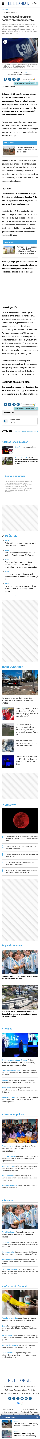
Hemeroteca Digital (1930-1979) (14, 1409)
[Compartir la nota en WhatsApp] (14, 79)
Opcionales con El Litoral (22, 1415)
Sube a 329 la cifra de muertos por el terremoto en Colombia (21, 543)
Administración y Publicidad (18, 1412)
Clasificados (31, 1387)
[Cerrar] (35, 83)
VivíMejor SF (5, 1393)
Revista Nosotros (20, 1387)
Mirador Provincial (28, 1390)
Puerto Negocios (17, 1393)
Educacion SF (34, 1393)
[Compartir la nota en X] (9, 79)
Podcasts (17, 1390)
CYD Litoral (9, 1390)
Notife (26, 1393)
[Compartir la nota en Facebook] (5, 79)
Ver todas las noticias (11, 596)
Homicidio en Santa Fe (30, 431)
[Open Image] (5, 42)
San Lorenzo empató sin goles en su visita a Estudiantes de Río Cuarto (20, 552)
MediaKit (35, 1415)
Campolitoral (8, 1387)
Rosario (21, 115)
